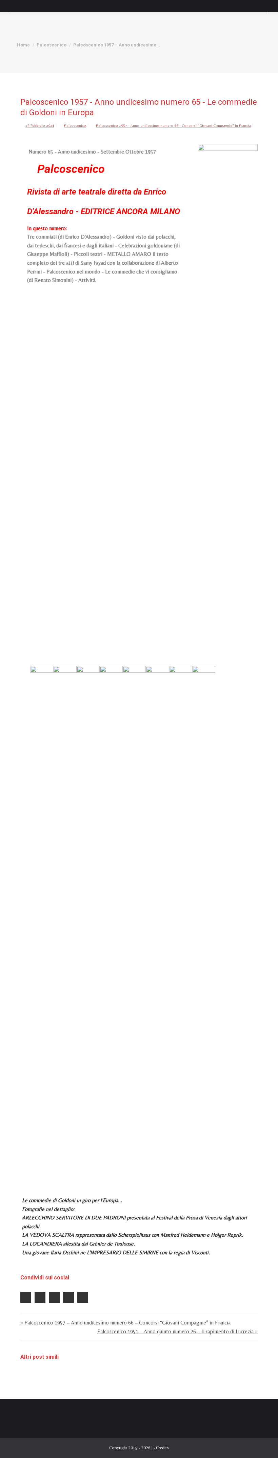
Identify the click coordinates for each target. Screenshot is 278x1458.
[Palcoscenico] (228, 398)
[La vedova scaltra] (157, 920)
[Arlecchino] (134, 920)
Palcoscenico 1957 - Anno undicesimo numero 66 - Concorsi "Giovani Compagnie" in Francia (173, 125)
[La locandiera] (180, 920)
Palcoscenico (75, 125)
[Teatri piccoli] (88, 920)
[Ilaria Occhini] (203, 920)
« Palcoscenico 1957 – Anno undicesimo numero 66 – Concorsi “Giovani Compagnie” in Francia (125, 1322)
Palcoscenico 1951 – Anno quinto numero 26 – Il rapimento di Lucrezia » (177, 1331)
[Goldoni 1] (41, 920)
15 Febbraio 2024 (39, 125)
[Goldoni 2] (64, 920)
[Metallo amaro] (111, 920)
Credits (162, 1447)
